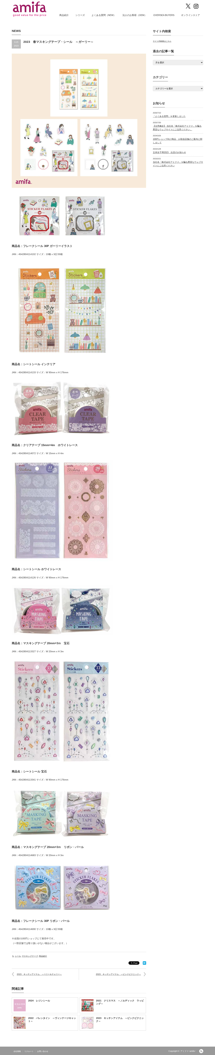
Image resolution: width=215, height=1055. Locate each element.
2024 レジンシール (39, 1000)
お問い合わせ (42, 1051)
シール (18, 956)
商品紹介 (64, 15)
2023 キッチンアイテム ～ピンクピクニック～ (118, 974)
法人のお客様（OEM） (134, 15)
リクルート (29, 1051)
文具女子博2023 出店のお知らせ (169, 152)
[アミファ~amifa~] (30, 9)
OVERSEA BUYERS (163, 15)
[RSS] (201, 1051)
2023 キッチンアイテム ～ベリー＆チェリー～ (39, 974)
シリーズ (80, 15)
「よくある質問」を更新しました (169, 116)
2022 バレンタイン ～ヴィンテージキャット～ (52, 1019)
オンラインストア (190, 15)
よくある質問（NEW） (104, 15)
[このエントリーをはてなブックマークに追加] (144, 963)
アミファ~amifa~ (188, 1051)
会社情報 (17, 1051)
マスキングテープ (30, 956)
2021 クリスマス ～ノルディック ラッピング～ (120, 1002)
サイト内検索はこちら (162, 41)
